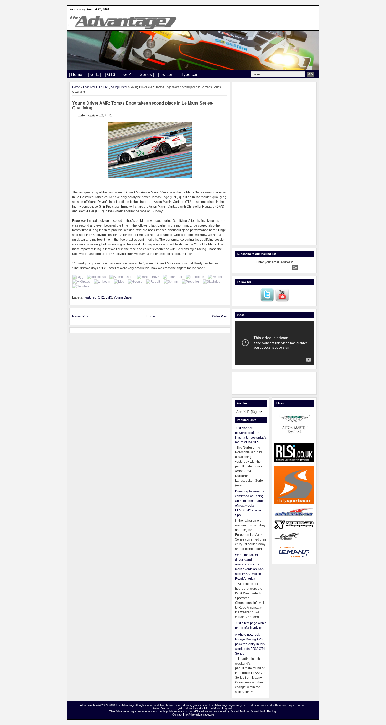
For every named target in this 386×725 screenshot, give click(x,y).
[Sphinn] (171, 282)
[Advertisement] (274, 163)
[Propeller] (190, 282)
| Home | (76, 74)
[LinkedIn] (102, 282)
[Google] (135, 282)
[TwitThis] (215, 277)
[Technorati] (172, 277)
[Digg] (78, 277)
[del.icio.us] (96, 277)
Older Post (219, 316)
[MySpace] (81, 282)
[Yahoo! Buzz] (148, 277)
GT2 (99, 87)
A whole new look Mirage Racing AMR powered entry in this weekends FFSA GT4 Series (250, 644)
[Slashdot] (211, 282)
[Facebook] (195, 277)
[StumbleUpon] (121, 277)
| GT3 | (111, 74)
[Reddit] (153, 282)
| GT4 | (127, 74)
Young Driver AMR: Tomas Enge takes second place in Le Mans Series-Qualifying (142, 105)
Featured (89, 87)
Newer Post (80, 316)
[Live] (119, 282)
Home (76, 87)
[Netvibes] (80, 286)
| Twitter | (166, 74)
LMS (106, 87)
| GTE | (94, 74)
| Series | (146, 74)
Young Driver (119, 87)
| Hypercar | (189, 74)
